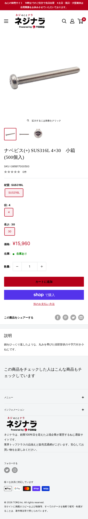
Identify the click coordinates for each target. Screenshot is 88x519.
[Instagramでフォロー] (15, 470)
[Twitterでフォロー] (7, 470)
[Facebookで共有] (58, 317)
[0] (80, 21)
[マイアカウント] (72, 21)
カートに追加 (44, 281)
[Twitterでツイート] (73, 317)
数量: (7, 266)
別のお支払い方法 (44, 304)
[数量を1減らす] (17, 266)
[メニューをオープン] (6, 21)
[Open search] (64, 21)
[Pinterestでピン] (65, 317)
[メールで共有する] (81, 317)
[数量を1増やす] (41, 266)
